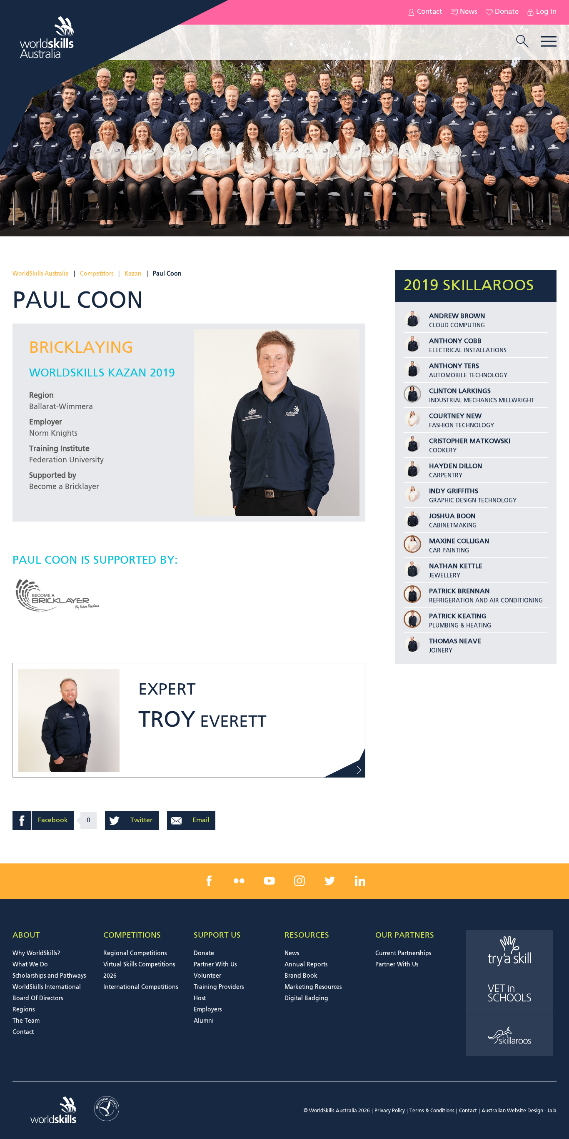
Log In (546, 12)
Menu (549, 41)
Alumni (204, 1021)
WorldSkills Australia (40, 274)
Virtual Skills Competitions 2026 (139, 970)
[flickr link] (239, 881)
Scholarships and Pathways (49, 976)
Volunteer (207, 976)
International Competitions (140, 987)
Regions (23, 1010)
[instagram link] (299, 881)
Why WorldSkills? (36, 953)
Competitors (96, 274)
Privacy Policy (389, 1111)
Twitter (141, 820)
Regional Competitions (135, 953)
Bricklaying (81, 348)
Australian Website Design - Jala (519, 1111)
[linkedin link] (360, 881)
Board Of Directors (37, 998)
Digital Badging (306, 998)
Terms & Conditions (431, 1111)
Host (200, 998)
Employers (208, 1010)
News (468, 12)
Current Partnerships (403, 953)
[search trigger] (522, 42)
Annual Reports (305, 965)
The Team (26, 1021)
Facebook (53, 820)
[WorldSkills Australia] (48, 37)
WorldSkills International (46, 987)
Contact (429, 12)
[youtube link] (269, 881)
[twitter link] (330, 881)
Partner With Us (215, 965)
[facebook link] (209, 881)
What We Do (30, 965)
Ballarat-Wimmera (61, 407)
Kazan (133, 274)
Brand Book (300, 976)
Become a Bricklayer (64, 487)
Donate (507, 12)
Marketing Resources (313, 987)
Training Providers (219, 987)
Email (200, 820)
